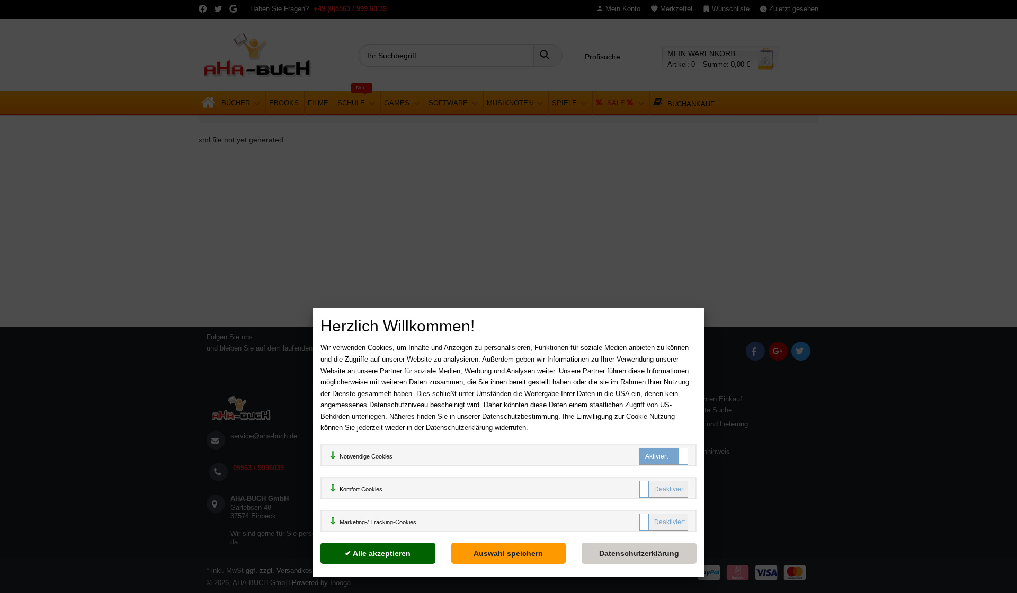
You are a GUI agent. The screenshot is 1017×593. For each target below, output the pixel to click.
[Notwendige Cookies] (663, 456)
